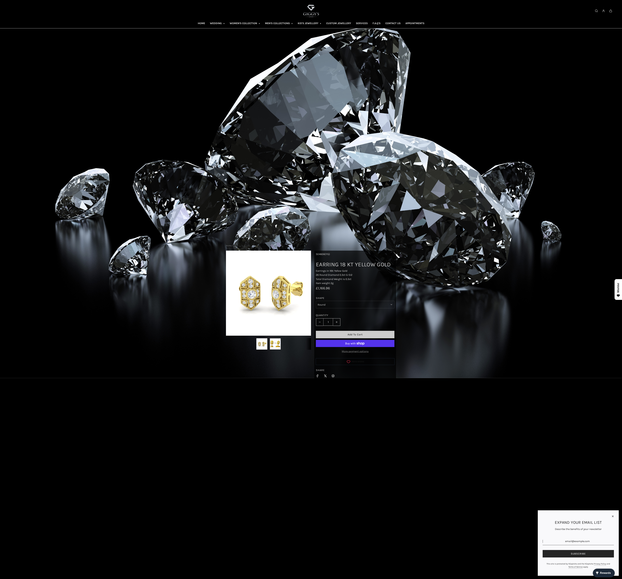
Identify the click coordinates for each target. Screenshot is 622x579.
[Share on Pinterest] (333, 376)
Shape (320, 298)
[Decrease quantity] (319, 322)
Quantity (322, 315)
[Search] (596, 10)
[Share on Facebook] (317, 376)
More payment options (355, 351)
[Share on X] (325, 376)
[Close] (612, 516)
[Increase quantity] (336, 322)
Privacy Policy (600, 564)
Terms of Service (575, 567)
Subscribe (578, 553)
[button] (230, 293)
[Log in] (603, 10)
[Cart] (610, 10)
